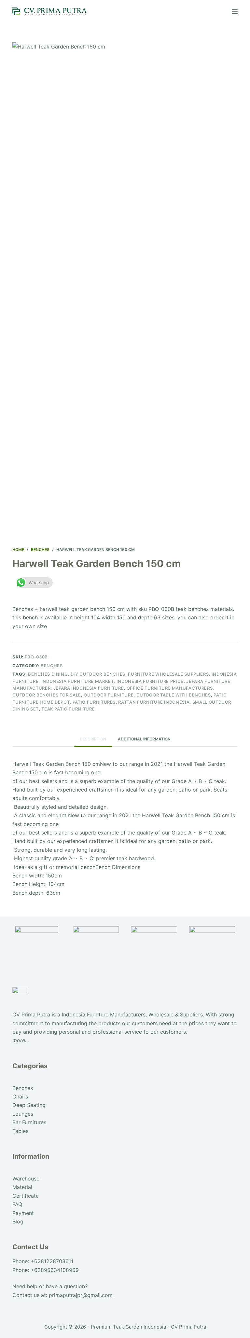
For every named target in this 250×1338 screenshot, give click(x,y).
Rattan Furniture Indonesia (153, 702)
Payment (23, 1213)
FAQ (17, 1204)
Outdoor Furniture (108, 694)
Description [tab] (93, 739)
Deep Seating (29, 1105)
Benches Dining (48, 674)
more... (20, 1040)
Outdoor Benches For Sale (46, 694)
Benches (52, 665)
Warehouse (25, 1178)
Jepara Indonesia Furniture (88, 688)
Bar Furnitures (29, 1122)
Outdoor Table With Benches (173, 694)
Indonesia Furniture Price (150, 681)
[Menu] (235, 11)
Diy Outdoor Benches (98, 674)
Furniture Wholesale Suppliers (168, 674)
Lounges (22, 1113)
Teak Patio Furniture (68, 708)
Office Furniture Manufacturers (170, 688)
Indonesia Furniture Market (77, 681)
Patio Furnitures (94, 702)
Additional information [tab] (144, 739)
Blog (17, 1221)
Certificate (25, 1196)
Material (22, 1187)
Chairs (20, 1096)
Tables (20, 1131)
